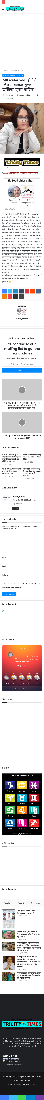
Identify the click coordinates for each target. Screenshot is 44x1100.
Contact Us (20, 1084)
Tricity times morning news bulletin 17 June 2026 (32, 456)
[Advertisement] (22, 43)
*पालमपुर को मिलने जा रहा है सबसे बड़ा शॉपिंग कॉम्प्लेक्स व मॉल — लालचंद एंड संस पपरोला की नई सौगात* (29, 947)
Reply (16, 508)
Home (6, 70)
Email (4, 566)
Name (5, 557)
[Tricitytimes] (15, 8)
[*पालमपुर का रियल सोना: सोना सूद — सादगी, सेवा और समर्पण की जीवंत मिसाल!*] (8, 976)
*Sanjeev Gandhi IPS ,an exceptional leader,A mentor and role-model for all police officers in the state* (28, 962)
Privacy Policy (31, 1084)
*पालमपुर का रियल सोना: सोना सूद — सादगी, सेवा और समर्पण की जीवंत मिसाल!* (29, 975)
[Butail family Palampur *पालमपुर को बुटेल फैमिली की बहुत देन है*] (8, 934)
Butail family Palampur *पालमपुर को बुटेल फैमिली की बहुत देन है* (28, 934)
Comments (35, 903)
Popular (7, 903)
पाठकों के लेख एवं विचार (16, 70)
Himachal (20, 75)
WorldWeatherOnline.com (22, 689)
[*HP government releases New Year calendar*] (8, 919)
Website (5, 575)
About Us (11, 1084)
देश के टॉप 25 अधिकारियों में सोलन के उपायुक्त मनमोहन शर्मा (11, 471)
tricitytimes (9, 95)
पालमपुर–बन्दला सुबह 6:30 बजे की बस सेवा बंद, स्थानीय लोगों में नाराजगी (32, 472)
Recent (21, 903)
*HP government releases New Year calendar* (28, 911)
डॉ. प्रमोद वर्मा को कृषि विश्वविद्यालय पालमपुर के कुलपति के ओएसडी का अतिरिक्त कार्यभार (11, 458)
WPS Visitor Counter (16, 1064)
